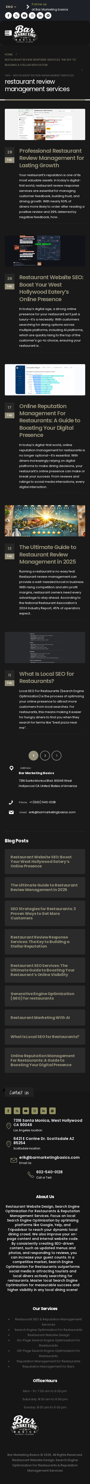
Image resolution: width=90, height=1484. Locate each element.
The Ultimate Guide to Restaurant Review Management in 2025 (47, 554)
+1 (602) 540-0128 (42, 802)
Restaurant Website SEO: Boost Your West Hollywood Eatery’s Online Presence (51, 288)
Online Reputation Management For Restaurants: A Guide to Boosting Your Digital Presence (49, 420)
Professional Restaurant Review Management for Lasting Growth (51, 158)
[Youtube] (24, 15)
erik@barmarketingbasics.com (52, 812)
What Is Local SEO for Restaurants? (46, 677)
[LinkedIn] (40, 15)
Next (56, 755)
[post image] (45, 124)
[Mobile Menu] (8, 33)
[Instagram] (32, 15)
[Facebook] (8, 15)
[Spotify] (48, 15)
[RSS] (16, 15)
